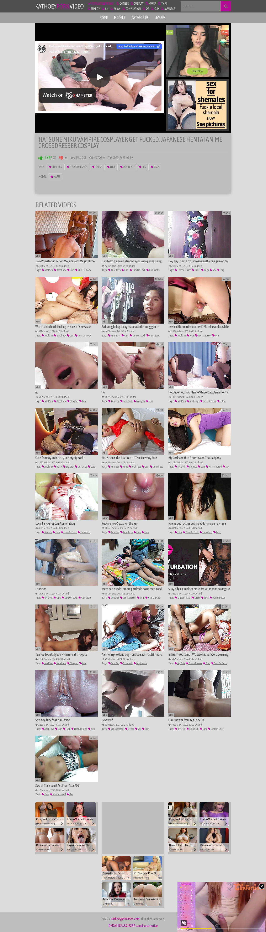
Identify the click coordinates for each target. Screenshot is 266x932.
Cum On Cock (84, 270)
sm (106, 8)
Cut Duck (82, 466)
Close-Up (194, 728)
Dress (98, 167)
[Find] (226, 6)
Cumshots (154, 270)
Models (119, 17)
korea (152, 3)
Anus (191, 335)
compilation (133, 8)
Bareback (61, 270)
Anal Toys (116, 270)
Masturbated (215, 466)
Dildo (222, 401)
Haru (56, 176)
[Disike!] (61, 157)
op (147, 8)
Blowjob (73, 401)
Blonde (48, 532)
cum (156, 8)
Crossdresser (78, 167)
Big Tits (193, 466)
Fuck (112, 167)
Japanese (128, 167)
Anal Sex (56, 167)
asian (116, 8)
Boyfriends (141, 663)
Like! (47, 157)
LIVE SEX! (160, 17)
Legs (206, 270)
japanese (169, 8)
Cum (71, 270)
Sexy (156, 167)
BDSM (59, 466)
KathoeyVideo (59, 6)
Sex (143, 167)
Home (104, 17)
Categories (140, 17)
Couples (115, 597)
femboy (95, 8)
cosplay (138, 3)
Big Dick (70, 466)
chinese (124, 3)
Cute (92, 466)
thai (164, 3)
